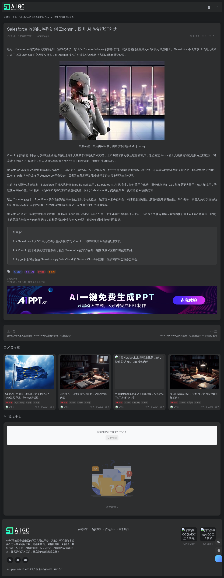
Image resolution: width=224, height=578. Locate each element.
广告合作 (110, 529)
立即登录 (112, 437)
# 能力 (52, 271)
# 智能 (41, 271)
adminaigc (43, 36)
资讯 (14, 16)
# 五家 (182, 402)
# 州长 (80, 402)
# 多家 (29, 402)
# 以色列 (30, 271)
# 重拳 (197, 402)
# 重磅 (144, 402)
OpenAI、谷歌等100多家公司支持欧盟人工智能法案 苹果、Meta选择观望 (28, 395)
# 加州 (72, 402)
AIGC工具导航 (31, 569)
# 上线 (127, 402)
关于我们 (124, 529)
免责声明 (96, 529)
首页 (8, 16)
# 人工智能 (19, 402)
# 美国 (190, 402)
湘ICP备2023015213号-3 (50, 569)
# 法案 (36, 402)
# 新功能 (136, 402)
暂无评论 (14, 416)
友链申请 (83, 529)
